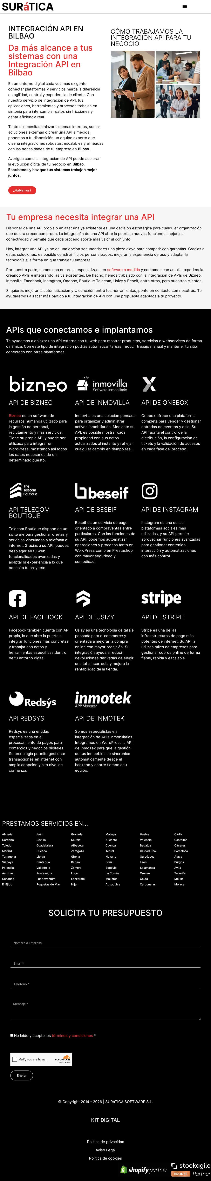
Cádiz (178, 834)
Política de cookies (105, 1158)
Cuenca (111, 845)
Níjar (74, 884)
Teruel (110, 851)
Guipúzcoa (147, 856)
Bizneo (15, 415)
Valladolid (43, 867)
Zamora (76, 867)
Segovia (111, 867)
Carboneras (148, 884)
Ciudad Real (148, 851)
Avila (177, 867)
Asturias (8, 873)
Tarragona (9, 856)
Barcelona (181, 851)
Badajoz (145, 845)
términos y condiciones (72, 1035)
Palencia (8, 867)
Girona (75, 856)
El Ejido (7, 884)
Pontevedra (44, 873)
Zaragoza (77, 851)
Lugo (74, 873)
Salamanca (147, 867)
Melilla (179, 878)
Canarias (8, 878)
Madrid (7, 851)
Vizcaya (7, 862)
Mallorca (111, 878)
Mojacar (179, 884)
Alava (178, 856)
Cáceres (180, 845)
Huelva (144, 834)
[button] (184, 6)
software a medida (123, 270)
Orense (145, 873)
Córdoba (8, 840)
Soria (109, 862)
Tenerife (179, 873)
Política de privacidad (105, 1142)
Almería (7, 834)
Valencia (146, 840)
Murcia (76, 840)
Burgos (179, 862)
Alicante (111, 840)
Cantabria (43, 862)
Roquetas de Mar (48, 884)
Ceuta (144, 878)
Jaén (39, 834)
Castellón (180, 840)
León (143, 862)
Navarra (111, 856)
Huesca (41, 851)
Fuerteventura (45, 878)
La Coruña (112, 873)
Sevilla (41, 840)
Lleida (40, 856)
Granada (77, 834)
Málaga (111, 834)
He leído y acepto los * (55, 1035)
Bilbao (75, 862)
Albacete (77, 845)
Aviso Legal (106, 1150)
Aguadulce (113, 884)
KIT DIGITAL (105, 1120)
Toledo (6, 845)
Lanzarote (78, 878)
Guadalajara (44, 845)
